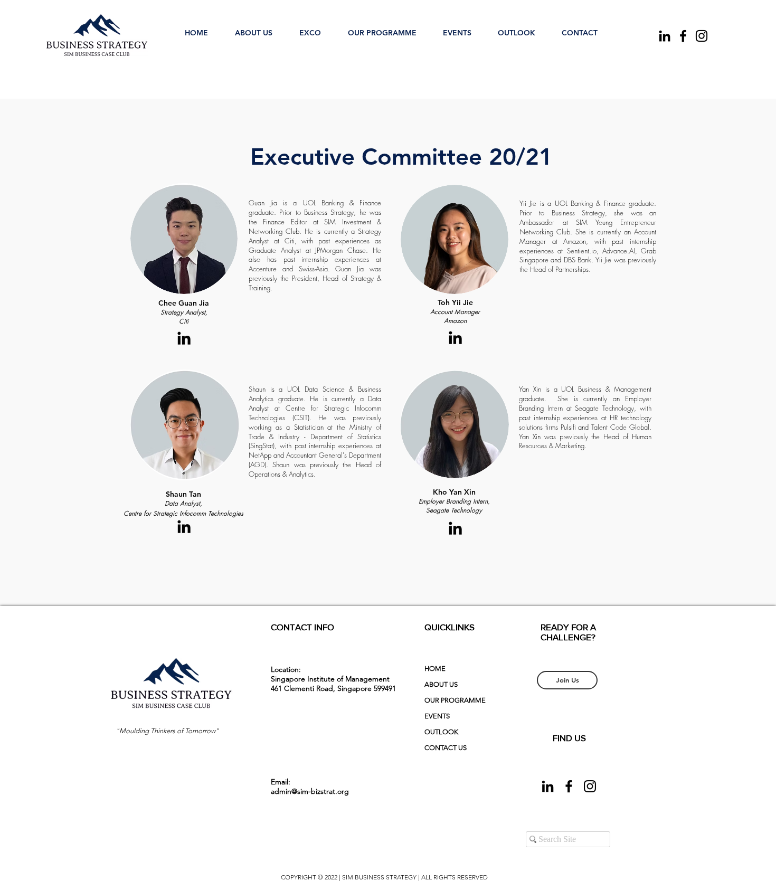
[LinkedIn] (665, 36)
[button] (253, 28)
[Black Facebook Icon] (569, 786)
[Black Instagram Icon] (590, 786)
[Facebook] (683, 36)
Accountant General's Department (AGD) (315, 459)
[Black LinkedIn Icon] (184, 338)
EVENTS (437, 716)
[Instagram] (701, 36)
